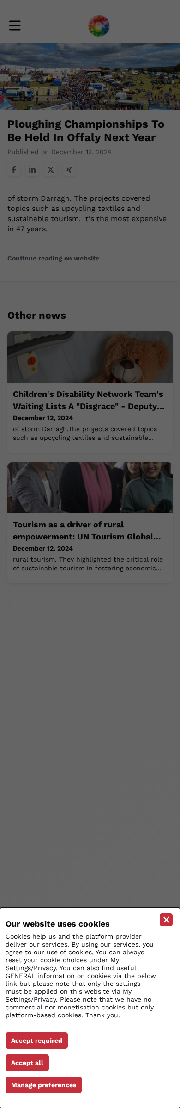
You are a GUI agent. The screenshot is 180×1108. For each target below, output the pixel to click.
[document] (90, 1008)
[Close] (166, 919)
